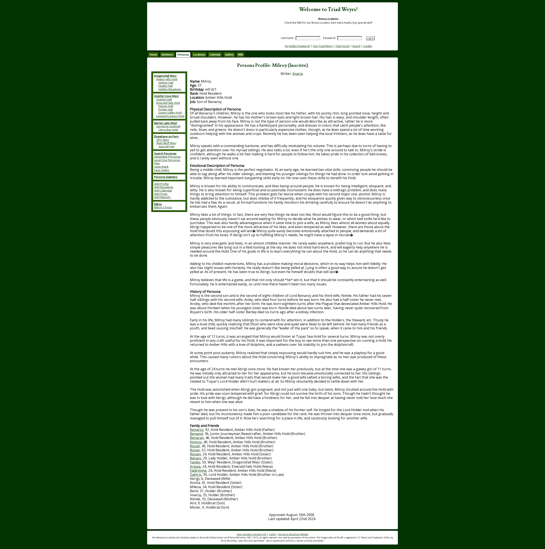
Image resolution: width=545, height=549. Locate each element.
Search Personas (165, 153)
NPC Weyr (162, 140)
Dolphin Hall (164, 99)
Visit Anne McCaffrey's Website (293, 534)
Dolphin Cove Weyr (166, 96)
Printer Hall (165, 109)
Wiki (240, 54)
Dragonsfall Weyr (165, 76)
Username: (287, 38)
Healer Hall (165, 86)
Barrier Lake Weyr (165, 123)
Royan (195, 450)
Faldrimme (198, 470)
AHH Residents (163, 187)
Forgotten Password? (297, 46)
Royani (195, 454)
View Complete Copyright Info (251, 534)
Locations (199, 54)
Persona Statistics (165, 177)
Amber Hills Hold (166, 79)
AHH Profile (161, 184)
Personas (183, 54)
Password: (329, 38)
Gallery (229, 54)
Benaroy (197, 429)
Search (356, 46)
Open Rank (161, 167)
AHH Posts (161, 194)
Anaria (297, 73)
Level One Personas (167, 160)
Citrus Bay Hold (168, 130)
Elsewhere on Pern (166, 136)
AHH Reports (162, 197)
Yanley (195, 462)
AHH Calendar (163, 190)
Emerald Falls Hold (168, 103)
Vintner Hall (165, 82)
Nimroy (196, 442)
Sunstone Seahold (168, 126)
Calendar (215, 54)
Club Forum (343, 46)
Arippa (195, 466)
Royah (195, 446)
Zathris (195, 474)
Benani (195, 458)
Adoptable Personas (167, 157)
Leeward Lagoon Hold (170, 116)
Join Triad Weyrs (323, 46)
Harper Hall (165, 106)
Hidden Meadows (169, 89)
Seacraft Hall (166, 146)
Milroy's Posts (163, 207)
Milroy (158, 204)
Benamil (196, 433)
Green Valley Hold (170, 112)
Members (167, 54)
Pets (157, 163)
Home (153, 54)
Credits (367, 46)
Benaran (197, 437)
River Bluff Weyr (166, 143)
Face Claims (161, 170)
